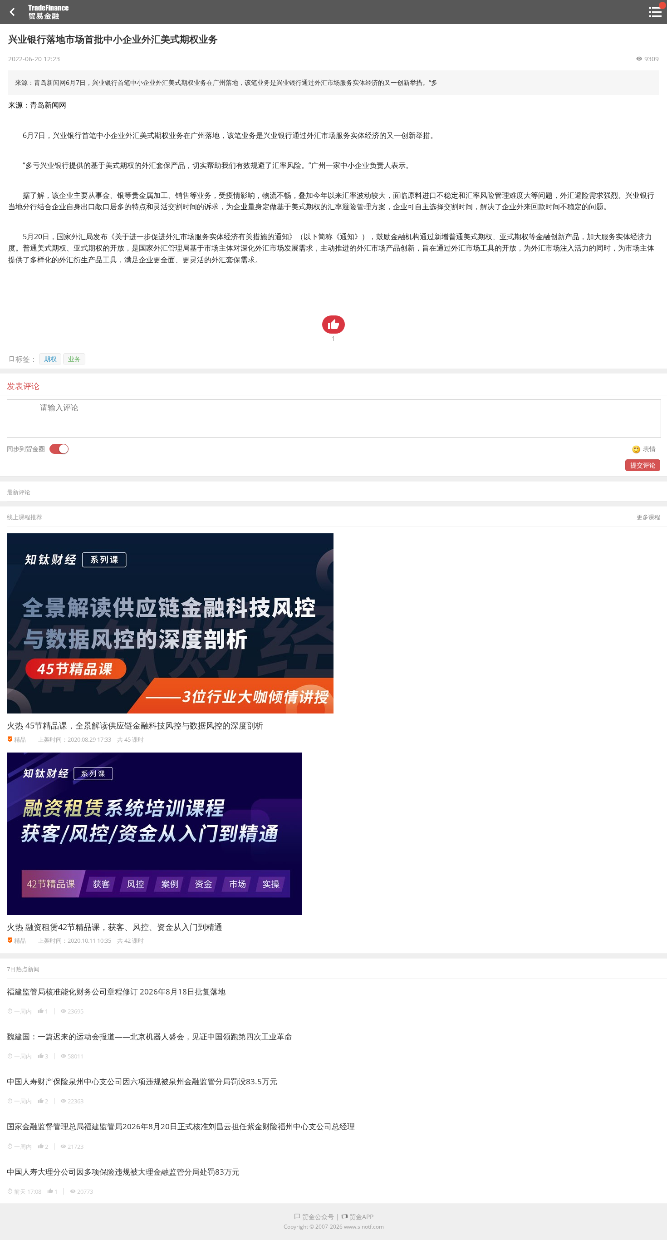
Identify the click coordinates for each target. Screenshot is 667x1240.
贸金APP (360, 1216)
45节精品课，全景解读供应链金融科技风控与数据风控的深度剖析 (144, 725)
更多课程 (648, 517)
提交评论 (643, 465)
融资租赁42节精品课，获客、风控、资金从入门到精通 (123, 926)
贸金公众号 (317, 1216)
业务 (74, 358)
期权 (50, 358)
